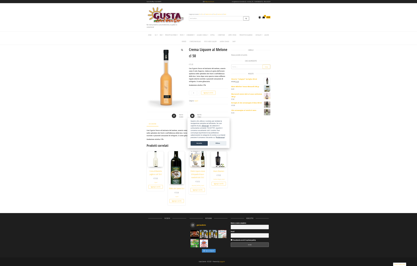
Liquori (266, 35)
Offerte (184, 41)
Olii (200, 14)
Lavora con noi (224, 41)
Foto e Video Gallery (210, 41)
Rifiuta (218, 143)
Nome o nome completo (238, 223)
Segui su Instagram (210, 251)
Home (149, 35)
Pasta (214, 14)
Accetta (199, 143)
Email (232, 231)
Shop (233, 41)
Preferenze (220, 137)
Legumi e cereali (202, 35)
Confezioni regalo (195, 41)
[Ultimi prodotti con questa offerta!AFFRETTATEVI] (195, 243)
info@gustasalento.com (209, 1)
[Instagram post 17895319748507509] (195, 234)
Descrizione (152, 124)
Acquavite (194, 185)
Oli (155, 35)
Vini (203, 14)
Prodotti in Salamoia (246, 35)
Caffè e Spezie (232, 35)
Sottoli (225, 14)
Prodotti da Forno (171, 35)
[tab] (154, 123)
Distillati (258, 35)
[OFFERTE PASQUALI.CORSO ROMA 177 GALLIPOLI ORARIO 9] (222, 234)
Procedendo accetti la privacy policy (244, 240)
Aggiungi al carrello (208, 93)
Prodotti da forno (208, 14)
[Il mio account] (259, 17)
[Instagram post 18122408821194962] (213, 234)
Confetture (221, 35)
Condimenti (219, 14)
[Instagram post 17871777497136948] (204, 234)
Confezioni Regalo (217, 179)
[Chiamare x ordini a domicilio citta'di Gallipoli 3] (204, 243)
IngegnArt (222, 261)
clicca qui (205, 126)
